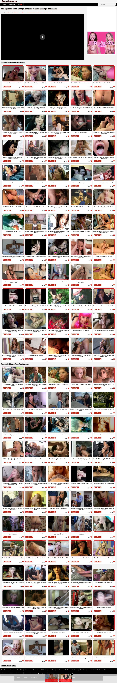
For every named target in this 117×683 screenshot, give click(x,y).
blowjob (27, 12)
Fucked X (35, 669)
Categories (12, 4)
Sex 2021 (12, 673)
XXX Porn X (43, 669)
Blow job (12, 669)
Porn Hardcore (19, 673)
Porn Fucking (35, 673)
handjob (22, 12)
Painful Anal (91, 669)
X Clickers (106, 669)
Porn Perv (59, 669)
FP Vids (67, 669)
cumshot (36, 12)
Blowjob (8, 12)
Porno (4, 673)
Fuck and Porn (27, 673)
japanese (16, 12)
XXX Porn (28, 669)
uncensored (49, 12)
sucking (31, 12)
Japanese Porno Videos (43, 673)
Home (4, 4)
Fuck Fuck (82, 669)
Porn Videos (4, 669)
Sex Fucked (51, 669)
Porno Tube (20, 669)
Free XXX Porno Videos (51, 673)
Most (19, 4)
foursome (42, 12)
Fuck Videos (98, 669)
